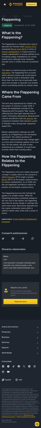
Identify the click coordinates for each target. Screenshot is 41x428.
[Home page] (16, 4)
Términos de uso (29, 415)
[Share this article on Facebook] (13, 238)
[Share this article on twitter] (3, 238)
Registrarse (31, 4)
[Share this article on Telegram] (22, 238)
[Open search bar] (24, 4)
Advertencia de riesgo (8, 416)
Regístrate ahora (20, 301)
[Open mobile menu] (39, 4)
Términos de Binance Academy (26, 416)
